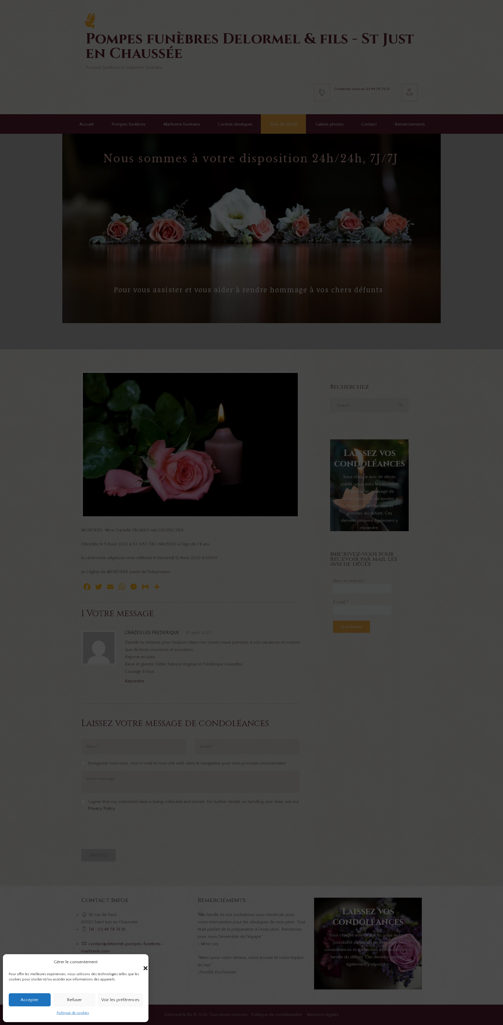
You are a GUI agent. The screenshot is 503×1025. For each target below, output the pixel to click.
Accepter (29, 999)
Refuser (74, 999)
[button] (140, 962)
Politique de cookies (73, 1013)
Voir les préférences (120, 999)
